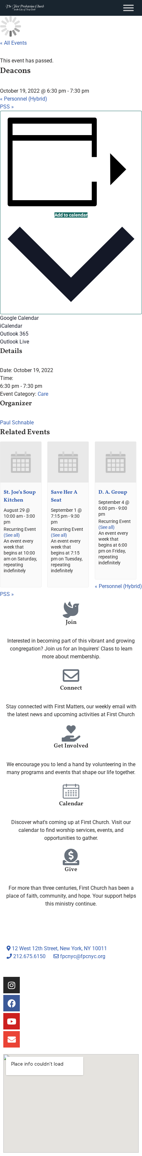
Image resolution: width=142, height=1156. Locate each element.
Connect (71, 688)
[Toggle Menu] (128, 8)
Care (43, 394)
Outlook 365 (14, 334)
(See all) (12, 535)
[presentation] (20, 481)
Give (71, 869)
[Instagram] (11, 985)
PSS (7, 107)
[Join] (71, 610)
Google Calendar (19, 318)
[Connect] (71, 675)
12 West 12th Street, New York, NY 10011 (59, 948)
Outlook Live (14, 342)
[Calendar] (71, 791)
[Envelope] (11, 1039)
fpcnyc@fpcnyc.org (82, 956)
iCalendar (11, 326)
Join (71, 622)
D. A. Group (112, 492)
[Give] (71, 857)
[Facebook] (11, 1003)
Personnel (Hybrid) (23, 99)
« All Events (13, 43)
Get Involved (71, 746)
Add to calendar (71, 215)
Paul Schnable (17, 422)
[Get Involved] (71, 733)
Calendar (71, 804)
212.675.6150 (29, 956)
